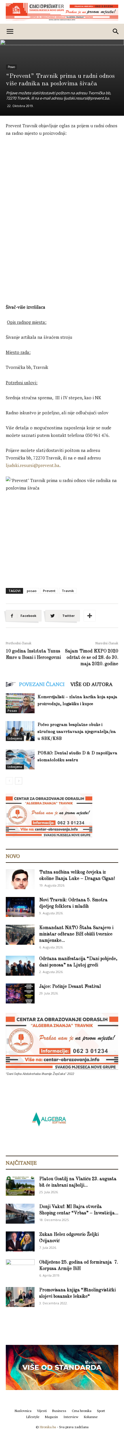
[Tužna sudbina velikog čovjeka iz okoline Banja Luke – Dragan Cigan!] (20, 879)
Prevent (49, 591)
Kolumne (91, 1417)
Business (59, 1411)
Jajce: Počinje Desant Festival (70, 986)
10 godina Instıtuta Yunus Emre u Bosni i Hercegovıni (33, 654)
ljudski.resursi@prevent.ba (32, 465)
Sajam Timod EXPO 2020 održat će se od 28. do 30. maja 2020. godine (91, 657)
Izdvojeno (14, 738)
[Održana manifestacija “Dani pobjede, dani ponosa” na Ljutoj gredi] (20, 966)
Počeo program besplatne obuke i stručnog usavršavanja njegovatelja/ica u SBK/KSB (76, 732)
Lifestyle (33, 1417)
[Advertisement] (62, 206)
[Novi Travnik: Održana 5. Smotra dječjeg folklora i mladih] (20, 907)
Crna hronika (81, 1411)
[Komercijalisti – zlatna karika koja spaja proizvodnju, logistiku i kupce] (20, 703)
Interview (70, 1417)
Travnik (68, 591)
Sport (101, 1411)
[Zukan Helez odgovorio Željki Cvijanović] (20, 1241)
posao (32, 591)
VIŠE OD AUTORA (91, 684)
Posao (11, 67)
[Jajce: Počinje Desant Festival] (20, 993)
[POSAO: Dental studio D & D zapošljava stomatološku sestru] (20, 759)
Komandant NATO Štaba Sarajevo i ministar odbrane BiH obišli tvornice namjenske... (76, 934)
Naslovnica (23, 1411)
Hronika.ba (48, 1427)
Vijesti (42, 1411)
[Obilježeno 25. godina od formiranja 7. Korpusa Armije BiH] (20, 1269)
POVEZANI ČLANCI (42, 684)
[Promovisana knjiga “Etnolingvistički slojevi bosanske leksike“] (20, 1297)
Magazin (51, 1417)
